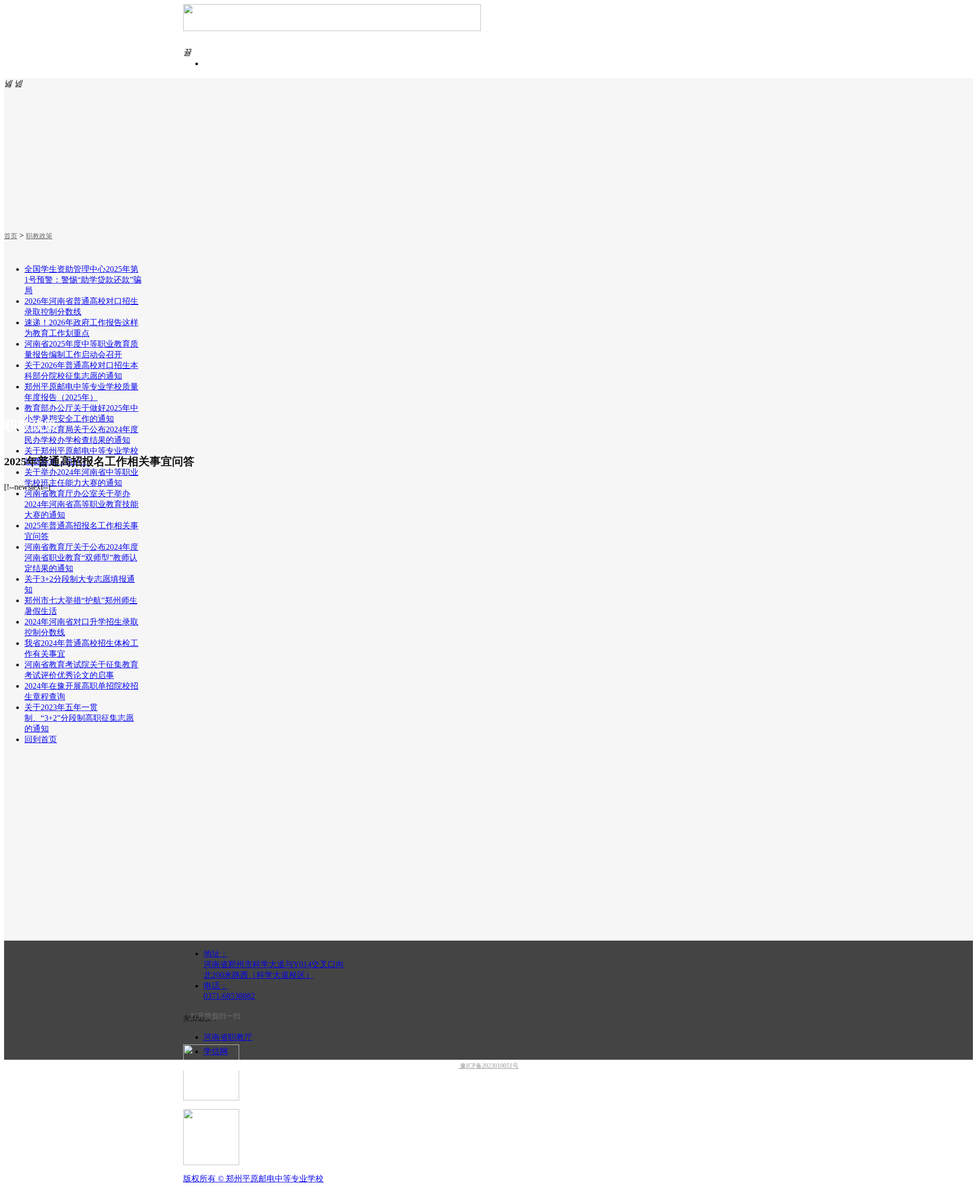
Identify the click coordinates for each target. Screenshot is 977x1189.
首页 (10, 236)
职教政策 (39, 236)
